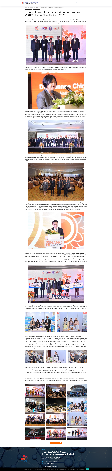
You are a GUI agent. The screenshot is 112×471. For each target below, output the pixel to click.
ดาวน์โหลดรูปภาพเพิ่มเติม (56, 442)
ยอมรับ (87, 469)
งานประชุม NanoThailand (36, 9)
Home (26, 7)
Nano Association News (31, 7)
